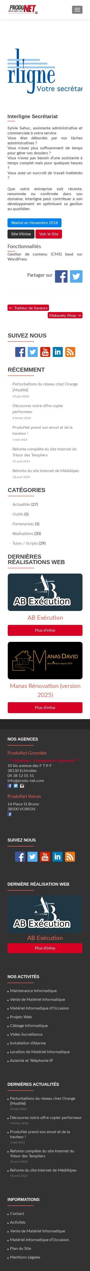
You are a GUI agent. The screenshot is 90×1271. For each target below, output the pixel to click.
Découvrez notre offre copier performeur (46, 1118)
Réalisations (22, 534)
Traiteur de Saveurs (28, 308)
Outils (17, 514)
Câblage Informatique (29, 1026)
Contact (17, 1214)
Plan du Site (20, 1249)
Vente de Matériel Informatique (37, 1000)
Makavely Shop (65, 316)
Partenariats (23, 524)
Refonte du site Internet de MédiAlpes (45, 471)
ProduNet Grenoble (27, 753)
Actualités (21, 505)
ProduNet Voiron (24, 796)
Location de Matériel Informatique (40, 1052)
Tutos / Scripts (25, 543)
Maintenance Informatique (33, 991)
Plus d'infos (45, 630)
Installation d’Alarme (28, 1043)
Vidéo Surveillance (26, 1034)
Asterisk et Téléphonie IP (31, 1061)
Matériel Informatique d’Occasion (39, 1008)
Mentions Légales (25, 1257)
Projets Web (21, 1017)
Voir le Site (48, 234)
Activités (18, 1222)
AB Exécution (45, 618)
